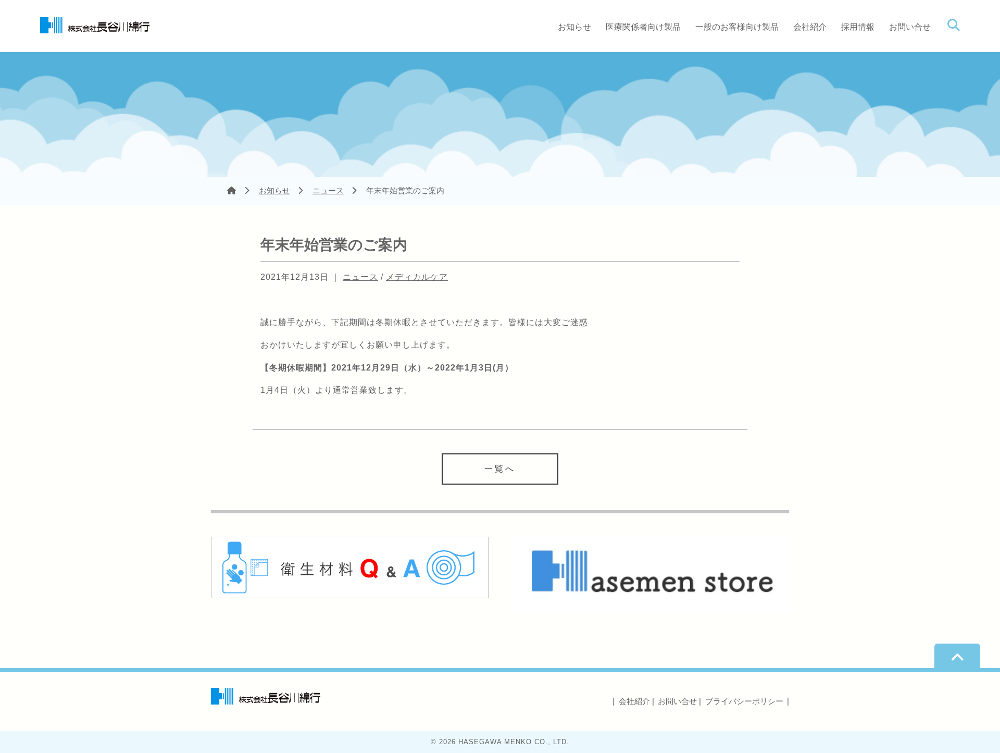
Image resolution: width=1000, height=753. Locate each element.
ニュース (328, 190)
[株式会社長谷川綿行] (94, 24)
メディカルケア (417, 277)
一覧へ (500, 468)
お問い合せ (910, 26)
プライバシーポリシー (744, 701)
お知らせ (574, 26)
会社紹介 (810, 26)
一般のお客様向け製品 (737, 26)
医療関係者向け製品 (643, 26)
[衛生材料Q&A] (350, 567)
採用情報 (857, 26)
